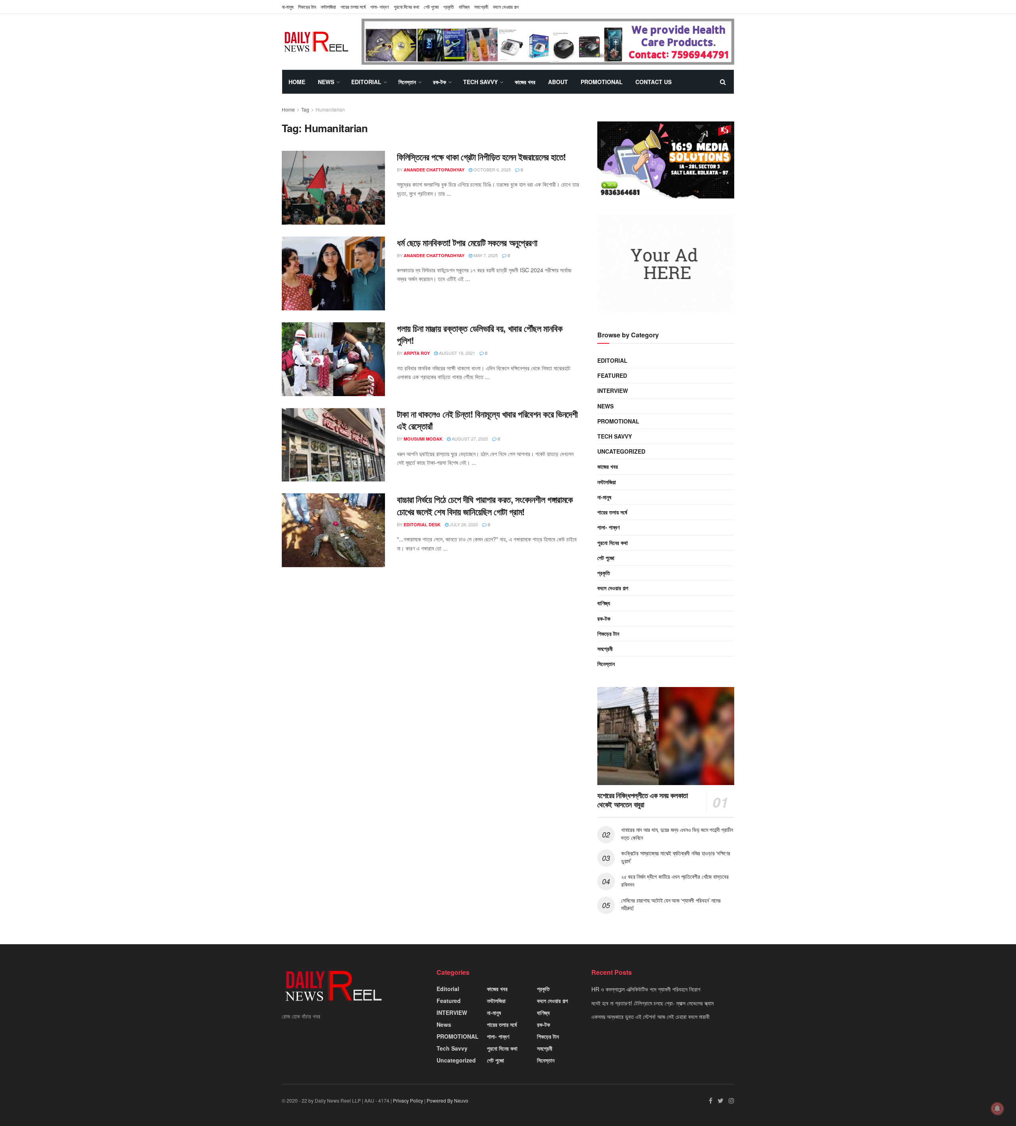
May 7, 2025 (485, 255)
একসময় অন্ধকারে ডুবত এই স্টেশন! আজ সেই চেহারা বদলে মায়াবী (650, 1016)
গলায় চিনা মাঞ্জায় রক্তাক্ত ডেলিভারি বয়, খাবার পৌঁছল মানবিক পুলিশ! (479, 334)
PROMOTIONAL (602, 82)
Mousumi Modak (423, 439)
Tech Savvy (480, 82)
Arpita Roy (417, 353)
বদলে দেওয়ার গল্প (506, 6)
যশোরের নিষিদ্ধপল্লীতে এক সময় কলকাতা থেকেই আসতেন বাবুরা (642, 800)
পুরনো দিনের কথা (406, 6)
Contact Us (653, 82)
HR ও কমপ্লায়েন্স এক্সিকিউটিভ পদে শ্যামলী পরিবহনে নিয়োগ (645, 989)
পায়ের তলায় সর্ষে (353, 6)
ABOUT (558, 82)
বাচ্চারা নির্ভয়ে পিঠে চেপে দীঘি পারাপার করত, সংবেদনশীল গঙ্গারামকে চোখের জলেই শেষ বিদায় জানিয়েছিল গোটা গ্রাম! (485, 505)
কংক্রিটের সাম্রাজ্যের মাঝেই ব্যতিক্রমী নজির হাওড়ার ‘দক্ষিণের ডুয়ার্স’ (675, 857)
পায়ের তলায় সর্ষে (612, 512)
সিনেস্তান (407, 82)
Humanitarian (330, 109)
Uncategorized (621, 451)
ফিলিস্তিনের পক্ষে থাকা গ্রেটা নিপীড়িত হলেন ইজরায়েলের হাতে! (481, 156)
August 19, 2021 (456, 353)
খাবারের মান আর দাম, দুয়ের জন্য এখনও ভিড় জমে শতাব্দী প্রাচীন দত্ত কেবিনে (677, 833)
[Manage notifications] (997, 1108)
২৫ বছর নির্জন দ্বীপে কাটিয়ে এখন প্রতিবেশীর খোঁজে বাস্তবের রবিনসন (674, 880)
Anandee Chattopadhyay (434, 170)
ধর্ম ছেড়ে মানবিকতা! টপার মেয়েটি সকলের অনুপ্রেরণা (467, 242)
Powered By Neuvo (447, 1100)
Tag (305, 109)
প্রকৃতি (448, 6)
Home (297, 82)
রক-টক (439, 82)
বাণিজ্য (464, 6)
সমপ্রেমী (481, 6)
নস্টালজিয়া (328, 6)
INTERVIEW (612, 391)
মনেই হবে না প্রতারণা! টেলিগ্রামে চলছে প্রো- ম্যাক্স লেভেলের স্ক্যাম (652, 1003)
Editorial (366, 82)
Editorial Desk (422, 524)
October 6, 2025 (491, 169)
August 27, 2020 (469, 438)
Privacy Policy (408, 1100)
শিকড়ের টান (307, 6)
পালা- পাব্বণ (379, 6)
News (326, 82)
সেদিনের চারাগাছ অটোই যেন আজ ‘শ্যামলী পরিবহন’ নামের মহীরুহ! (671, 904)
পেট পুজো (431, 6)
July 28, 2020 (463, 524)
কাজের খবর (525, 82)
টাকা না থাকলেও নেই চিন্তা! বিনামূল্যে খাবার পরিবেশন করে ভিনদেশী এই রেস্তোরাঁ (487, 420)
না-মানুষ (287, 6)
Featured (612, 375)
